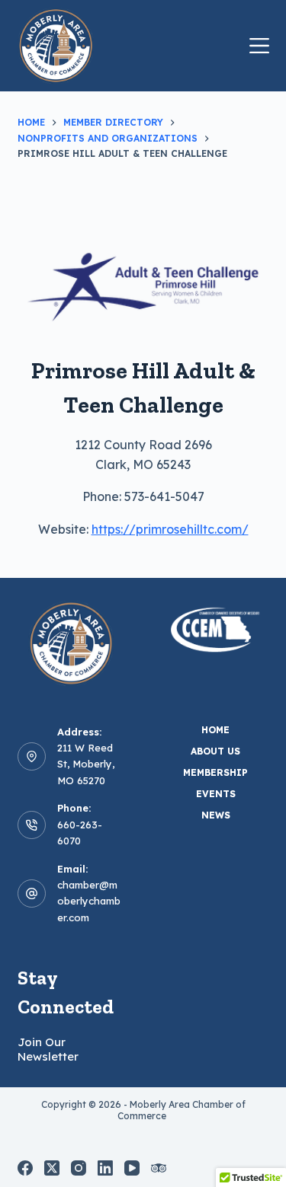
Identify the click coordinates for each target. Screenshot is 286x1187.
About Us (215, 751)
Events (216, 793)
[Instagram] (78, 1168)
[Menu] (259, 46)
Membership (215, 772)
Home (215, 729)
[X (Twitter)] (51, 1168)
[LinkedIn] (105, 1168)
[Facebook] (25, 1168)
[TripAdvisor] (158, 1168)
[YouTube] (132, 1168)
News (215, 815)
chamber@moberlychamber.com (89, 901)
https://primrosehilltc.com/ (170, 529)
